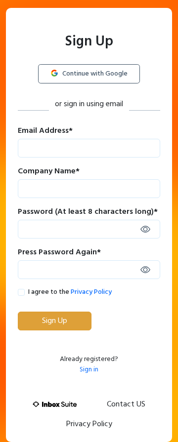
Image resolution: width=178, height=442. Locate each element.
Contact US (126, 404)
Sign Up (54, 321)
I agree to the (70, 292)
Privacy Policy (91, 292)
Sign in (89, 369)
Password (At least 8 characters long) (88, 212)
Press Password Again (59, 252)
